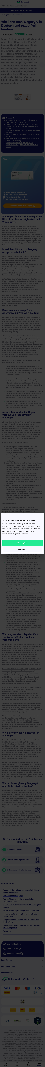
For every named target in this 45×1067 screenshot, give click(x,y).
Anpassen (21, 550)
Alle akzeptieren (22, 543)
